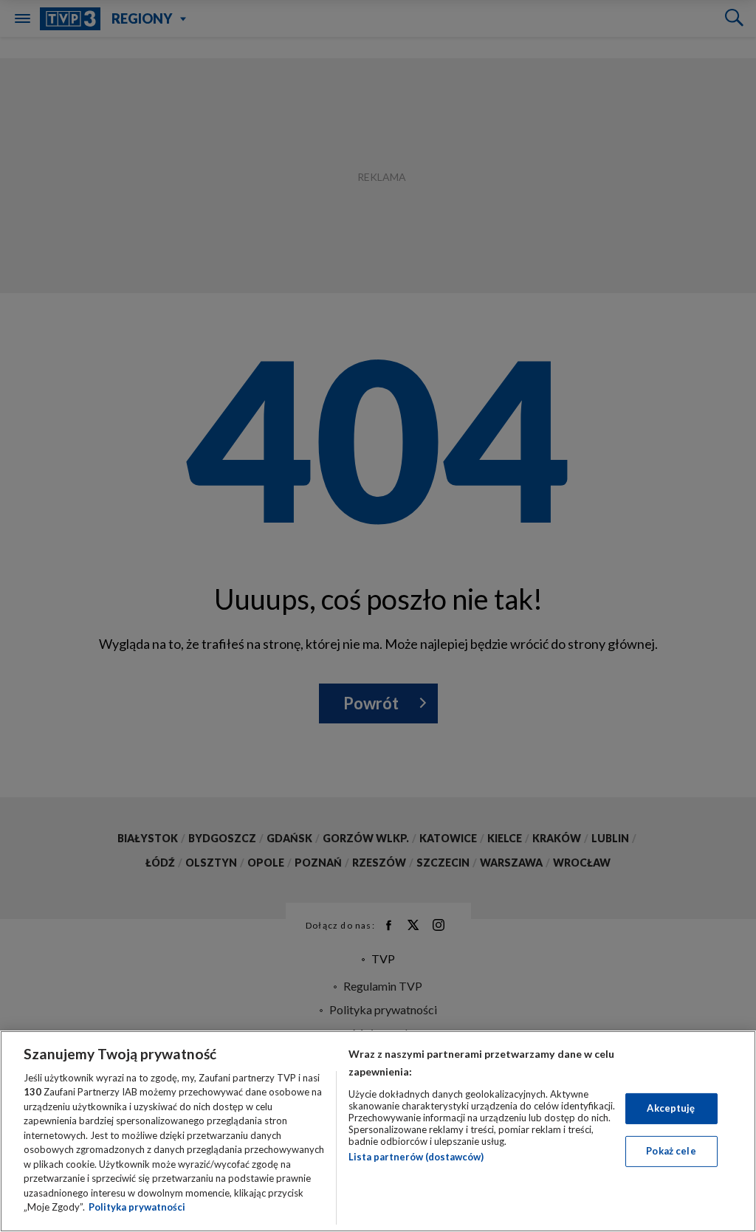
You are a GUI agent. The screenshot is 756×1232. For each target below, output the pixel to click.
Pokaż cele (670, 1151)
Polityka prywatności (137, 1207)
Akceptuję (671, 1108)
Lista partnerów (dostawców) (416, 1157)
